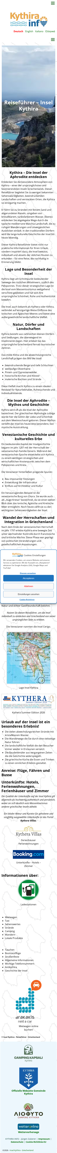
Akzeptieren (28, 578)
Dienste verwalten (28, 573)
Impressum (44, 1138)
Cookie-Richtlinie (27, 599)
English (29, 31)
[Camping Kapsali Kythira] (28, 1061)
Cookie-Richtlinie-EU (36, 1142)
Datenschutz (17, 1142)
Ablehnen (28, 586)
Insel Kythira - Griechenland (21, 1150)
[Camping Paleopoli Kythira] (28, 1117)
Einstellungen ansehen (28, 594)
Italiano (39, 31)
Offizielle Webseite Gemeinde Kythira (28, 1092)
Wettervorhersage (28, 1132)
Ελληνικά (50, 31)
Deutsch (18, 31)
